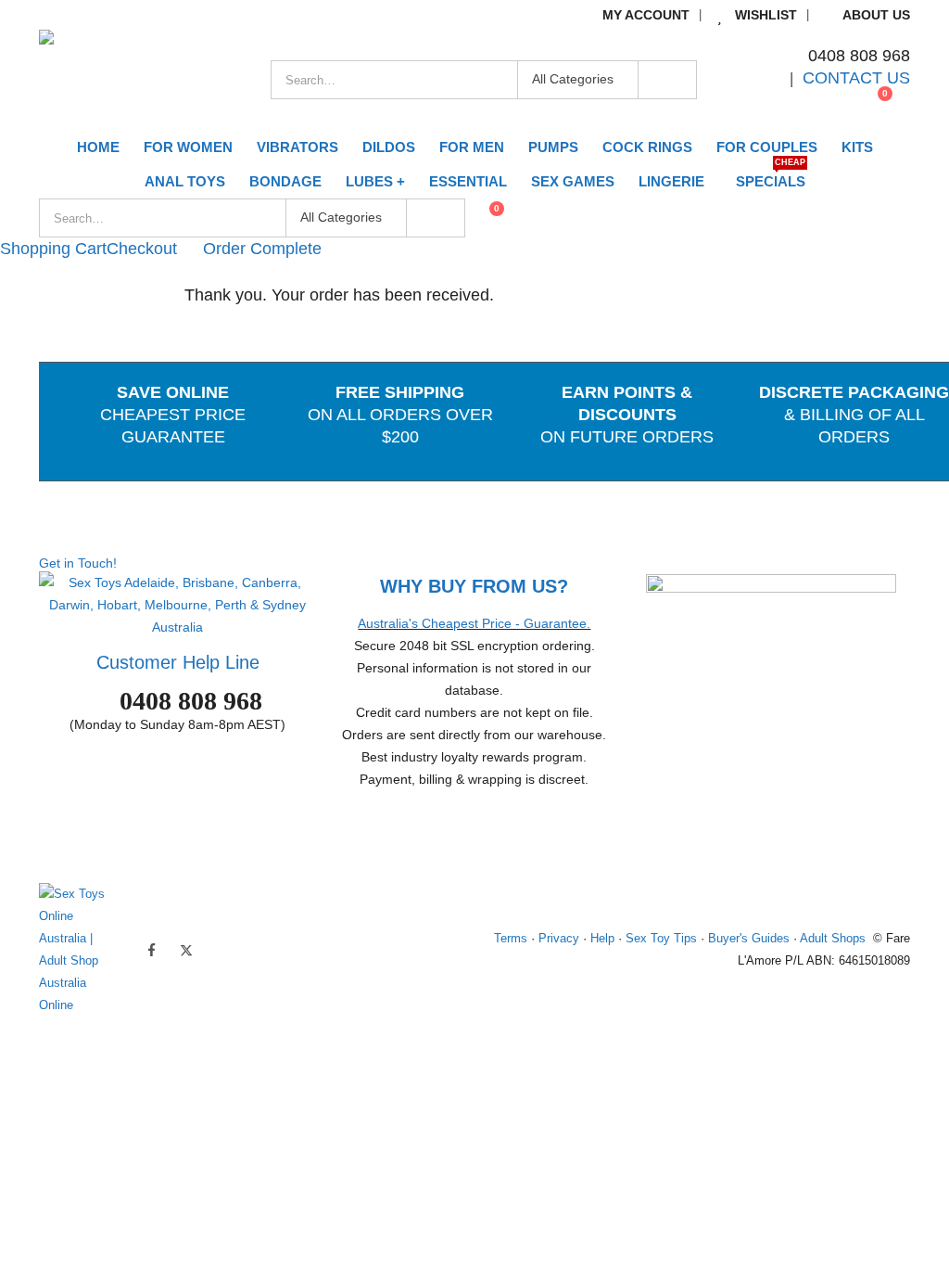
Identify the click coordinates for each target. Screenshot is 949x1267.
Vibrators (297, 147)
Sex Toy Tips (661, 938)
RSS (221, 950)
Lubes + (375, 181)
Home (98, 147)
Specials (770, 176)
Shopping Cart (53, 248)
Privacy (558, 938)
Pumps (553, 147)
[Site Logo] (155, 80)
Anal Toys (185, 181)
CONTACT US (856, 78)
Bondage (285, 181)
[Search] (667, 79)
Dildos (388, 147)
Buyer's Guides (749, 938)
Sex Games (572, 181)
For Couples (766, 147)
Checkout (142, 248)
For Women (188, 147)
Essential (468, 181)
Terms (510, 938)
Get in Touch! (78, 563)
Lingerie (671, 181)
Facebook (151, 950)
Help (602, 938)
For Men (471, 147)
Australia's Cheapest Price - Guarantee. (474, 623)
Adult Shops (833, 938)
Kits (857, 147)
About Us (876, 14)
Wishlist (766, 14)
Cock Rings (647, 147)
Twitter (186, 950)
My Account (646, 14)
